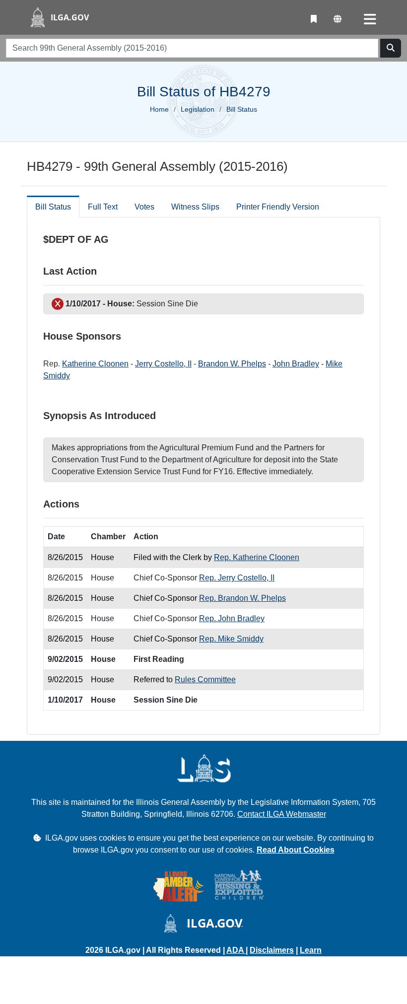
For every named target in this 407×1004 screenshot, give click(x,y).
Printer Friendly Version (277, 207)
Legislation (197, 109)
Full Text (103, 207)
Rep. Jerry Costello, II (236, 578)
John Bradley (295, 363)
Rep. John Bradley (232, 618)
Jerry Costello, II (163, 363)
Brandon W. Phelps (232, 363)
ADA (236, 950)
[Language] (337, 19)
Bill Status (53, 207)
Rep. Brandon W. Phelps (242, 598)
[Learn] (313, 19)
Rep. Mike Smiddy (231, 639)
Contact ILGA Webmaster (281, 814)
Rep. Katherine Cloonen (256, 557)
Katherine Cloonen (95, 363)
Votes (144, 207)
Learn (311, 950)
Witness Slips (195, 207)
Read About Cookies (296, 850)
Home (159, 109)
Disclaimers (272, 950)
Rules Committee (205, 679)
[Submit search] (390, 48)
